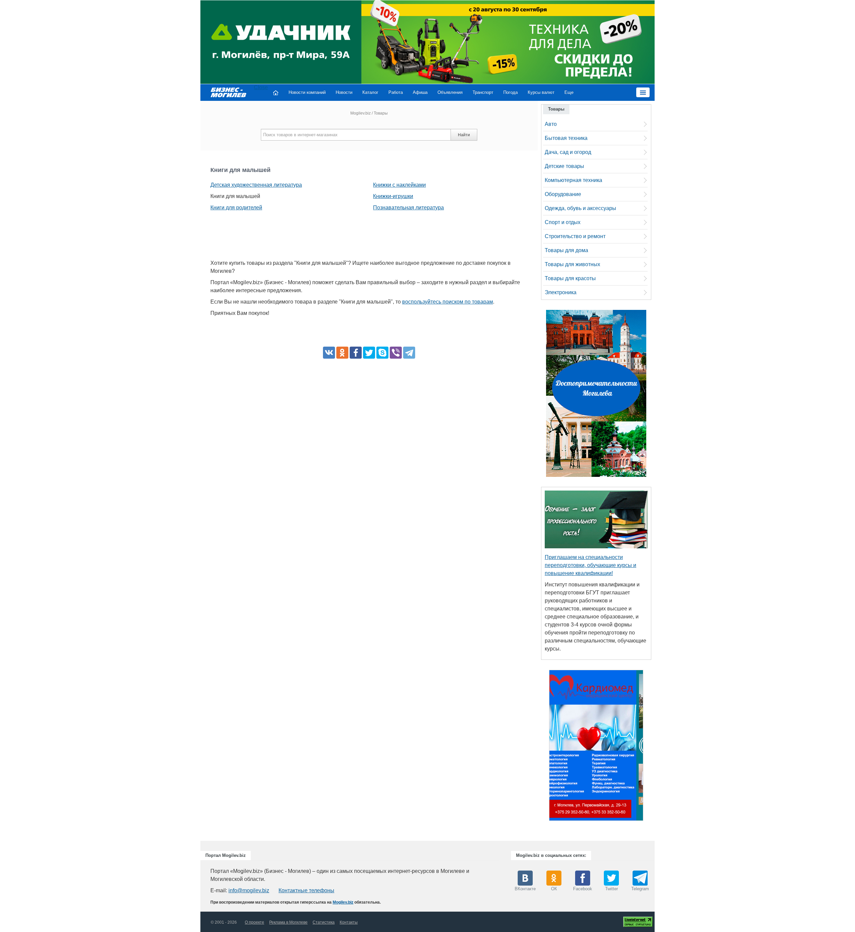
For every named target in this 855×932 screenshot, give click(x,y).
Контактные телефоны (306, 890)
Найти (464, 135)
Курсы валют (541, 92)
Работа (395, 92)
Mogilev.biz (360, 113)
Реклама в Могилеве (288, 922)
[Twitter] (369, 353)
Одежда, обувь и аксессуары (580, 208)
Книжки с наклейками (399, 185)
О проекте (254, 922)
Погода (510, 92)
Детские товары (564, 166)
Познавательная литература (408, 207)
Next (650, 747)
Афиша (420, 92)
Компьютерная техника (573, 180)
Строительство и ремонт (575, 236)
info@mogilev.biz (248, 890)
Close (261, 87)
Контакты (349, 922)
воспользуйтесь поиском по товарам (447, 302)
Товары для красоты (570, 278)
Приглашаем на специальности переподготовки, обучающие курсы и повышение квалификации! (590, 565)
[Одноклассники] (342, 353)
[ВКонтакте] (329, 353)
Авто (551, 124)
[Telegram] (409, 353)
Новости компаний (307, 92)
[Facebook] (356, 353)
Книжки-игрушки (393, 196)
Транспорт (483, 92)
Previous (542, 747)
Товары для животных (572, 264)
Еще (568, 92)
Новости (344, 92)
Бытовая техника (566, 138)
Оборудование (563, 194)
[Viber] (396, 353)
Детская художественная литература (256, 185)
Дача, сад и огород (568, 152)
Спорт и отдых (562, 222)
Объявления (450, 92)
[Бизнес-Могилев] (228, 92)
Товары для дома (566, 250)
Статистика (324, 922)
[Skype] (382, 353)
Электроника (560, 292)
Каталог (370, 92)
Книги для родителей (236, 207)
